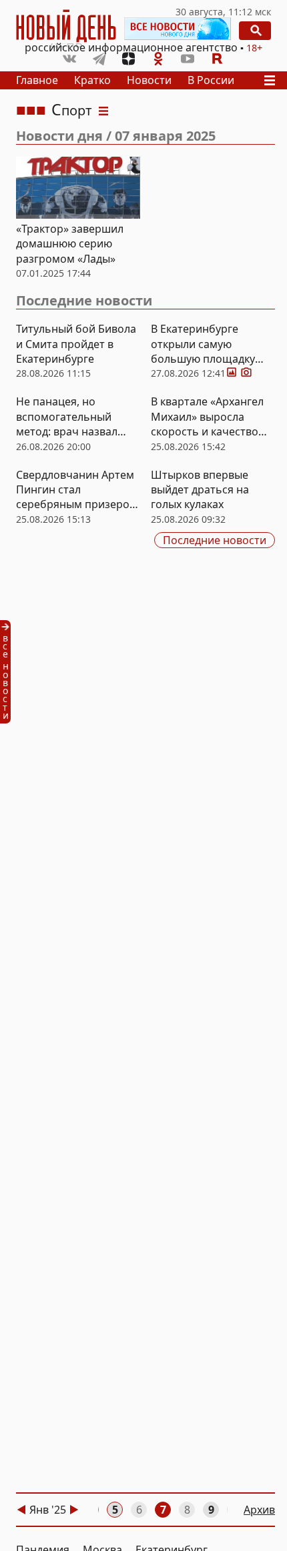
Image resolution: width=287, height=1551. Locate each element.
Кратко (92, 80)
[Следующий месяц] (74, 1510)
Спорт (71, 110)
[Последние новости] (9, 671)
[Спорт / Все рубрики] (103, 110)
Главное (37, 80)
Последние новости (84, 300)
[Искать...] (255, 30)
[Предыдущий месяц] (21, 1510)
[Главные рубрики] (271, 80)
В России (211, 80)
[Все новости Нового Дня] (177, 28)
